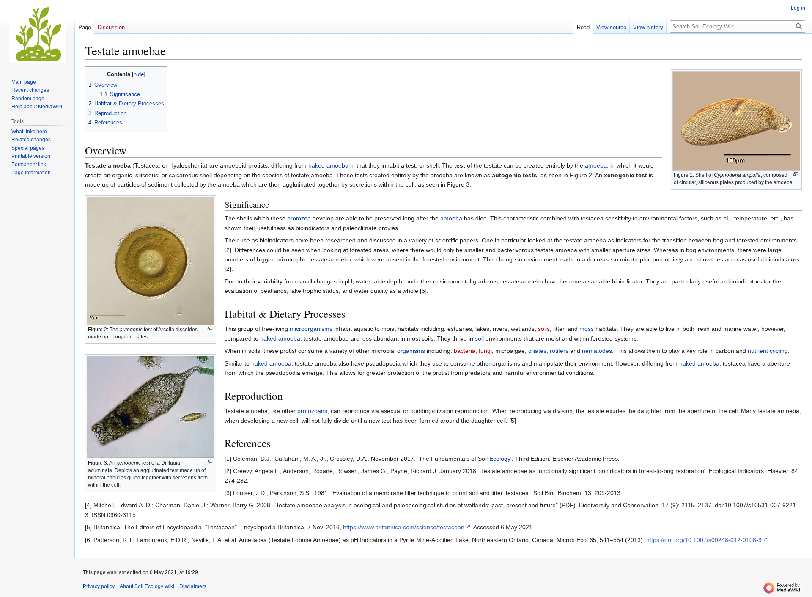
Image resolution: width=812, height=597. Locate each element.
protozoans (312, 410)
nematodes (597, 350)
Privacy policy (99, 586)
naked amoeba (328, 165)
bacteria (464, 350)
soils (544, 328)
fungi (485, 350)
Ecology (499, 458)
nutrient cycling (768, 350)
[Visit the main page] (37, 34)
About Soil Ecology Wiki (147, 586)
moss (586, 328)
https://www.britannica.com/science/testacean (403, 527)
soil (479, 338)
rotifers (559, 350)
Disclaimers (192, 586)
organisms (411, 350)
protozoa (299, 218)
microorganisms (311, 328)
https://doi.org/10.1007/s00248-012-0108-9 (704, 539)
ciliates (537, 350)
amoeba (596, 165)
